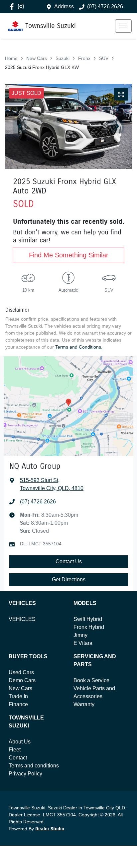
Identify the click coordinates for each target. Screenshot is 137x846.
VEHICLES (22, 619)
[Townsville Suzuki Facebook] (13, 6)
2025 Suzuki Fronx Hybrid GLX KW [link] (42, 67)
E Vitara (82, 643)
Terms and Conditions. (78, 347)
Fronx (84, 58)
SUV (103, 58)
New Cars (36, 58)
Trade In (18, 696)
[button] (123, 26)
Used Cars (21, 672)
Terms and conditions (34, 765)
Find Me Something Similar (68, 255)
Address (64, 6)
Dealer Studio (49, 829)
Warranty (83, 704)
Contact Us (69, 561)
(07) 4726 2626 (105, 6)
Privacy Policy (25, 773)
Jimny (80, 635)
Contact (18, 757)
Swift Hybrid (87, 619)
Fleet (15, 749)
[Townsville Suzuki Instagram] (22, 6)
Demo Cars (22, 680)
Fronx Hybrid (88, 627)
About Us (20, 741)
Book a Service (91, 680)
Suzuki (62, 58)
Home (11, 58)
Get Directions (68, 579)
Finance (18, 704)
